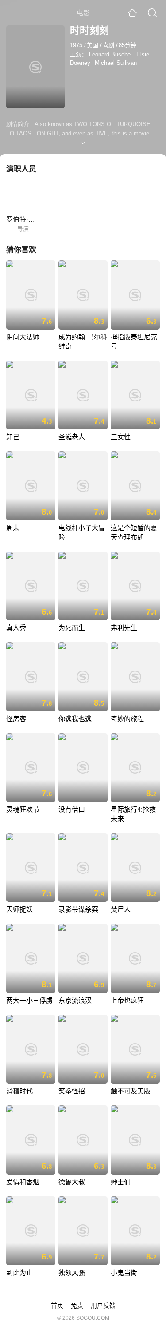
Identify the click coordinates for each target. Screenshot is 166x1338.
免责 (77, 1305)
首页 (57, 1305)
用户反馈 (103, 1305)
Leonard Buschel (110, 54)
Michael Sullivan (116, 63)
